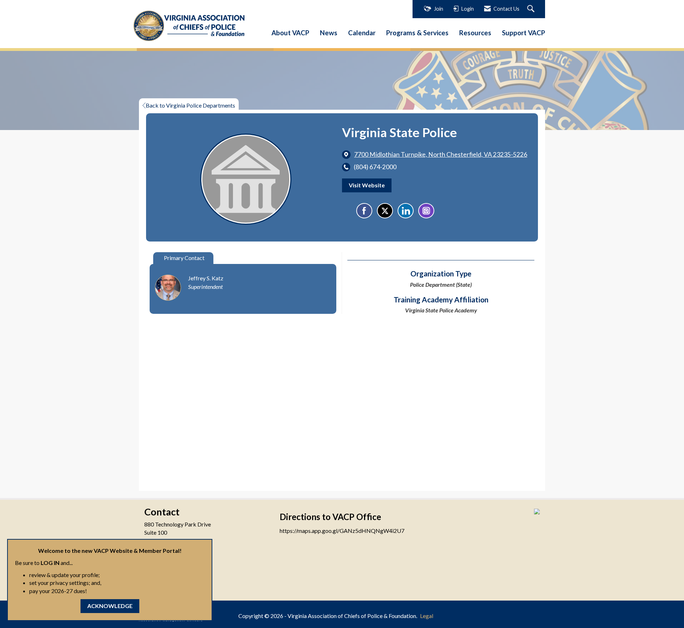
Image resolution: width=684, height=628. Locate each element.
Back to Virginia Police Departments (190, 105)
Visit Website (367, 185)
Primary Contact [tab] (184, 257)
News (328, 33)
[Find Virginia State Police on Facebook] (364, 211)
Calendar (361, 33)
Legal (426, 615)
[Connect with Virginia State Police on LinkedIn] (406, 211)
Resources (475, 33)
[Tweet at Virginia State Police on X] (385, 211)
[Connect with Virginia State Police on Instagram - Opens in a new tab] (426, 211)
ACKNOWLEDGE (110, 605)
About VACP (290, 33)
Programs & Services (417, 33)
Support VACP (523, 33)
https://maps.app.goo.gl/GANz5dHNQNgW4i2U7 (342, 530)
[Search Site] (531, 9)
